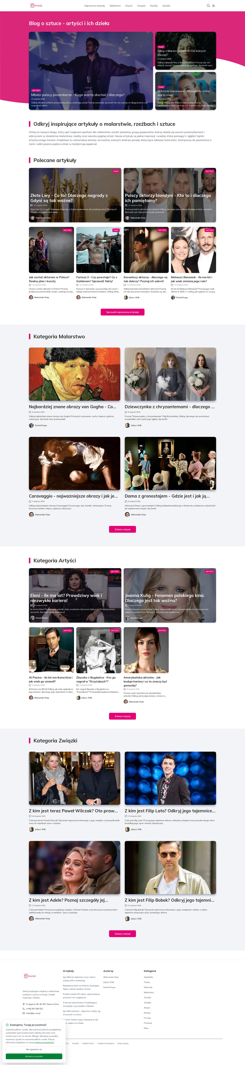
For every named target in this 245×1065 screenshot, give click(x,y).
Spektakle (148, 977)
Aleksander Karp (43, 218)
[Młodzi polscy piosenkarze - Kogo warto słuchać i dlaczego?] (91, 71)
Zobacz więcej (122, 529)
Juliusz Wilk (136, 425)
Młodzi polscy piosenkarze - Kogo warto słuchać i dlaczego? (77, 95)
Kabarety (148, 987)
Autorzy (108, 971)
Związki (141, 5)
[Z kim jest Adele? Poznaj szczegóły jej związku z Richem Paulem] (74, 867)
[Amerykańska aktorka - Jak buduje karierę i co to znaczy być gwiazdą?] (146, 650)
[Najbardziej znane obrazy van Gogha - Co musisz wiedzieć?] (74, 374)
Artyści (129, 5)
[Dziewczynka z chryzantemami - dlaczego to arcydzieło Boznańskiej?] (170, 374)
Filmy (146, 1028)
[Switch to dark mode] (213, 5)
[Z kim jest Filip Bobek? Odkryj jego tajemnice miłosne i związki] (170, 867)
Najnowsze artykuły (95, 5)
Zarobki (166, 5)
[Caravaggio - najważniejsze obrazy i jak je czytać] (74, 463)
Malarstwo (115, 5)
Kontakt (75, 1043)
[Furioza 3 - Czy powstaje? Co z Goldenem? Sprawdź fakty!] (98, 250)
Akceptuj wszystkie (34, 1056)
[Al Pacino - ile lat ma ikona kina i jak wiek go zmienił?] (51, 650)
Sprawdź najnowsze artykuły (122, 312)
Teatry (147, 982)
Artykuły (68, 971)
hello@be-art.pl (33, 1013)
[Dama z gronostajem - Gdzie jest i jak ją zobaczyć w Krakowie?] (170, 463)
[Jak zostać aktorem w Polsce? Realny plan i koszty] (51, 250)
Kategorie (150, 971)
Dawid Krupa (41, 425)
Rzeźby (154, 5)
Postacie (148, 1023)
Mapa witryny (123, 1043)
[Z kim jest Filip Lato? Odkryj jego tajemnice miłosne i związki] (170, 778)
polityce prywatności (44, 1042)
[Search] (208, 5)
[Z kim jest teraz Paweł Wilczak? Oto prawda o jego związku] (74, 778)
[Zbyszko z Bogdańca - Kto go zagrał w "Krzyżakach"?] (98, 650)
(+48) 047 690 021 (34, 1008)
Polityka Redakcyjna (106, 1043)
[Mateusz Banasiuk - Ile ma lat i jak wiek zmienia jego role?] (193, 250)
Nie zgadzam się (34, 1049)
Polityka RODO (88, 1043)
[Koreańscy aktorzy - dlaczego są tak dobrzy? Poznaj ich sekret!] (146, 250)
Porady (147, 1018)
